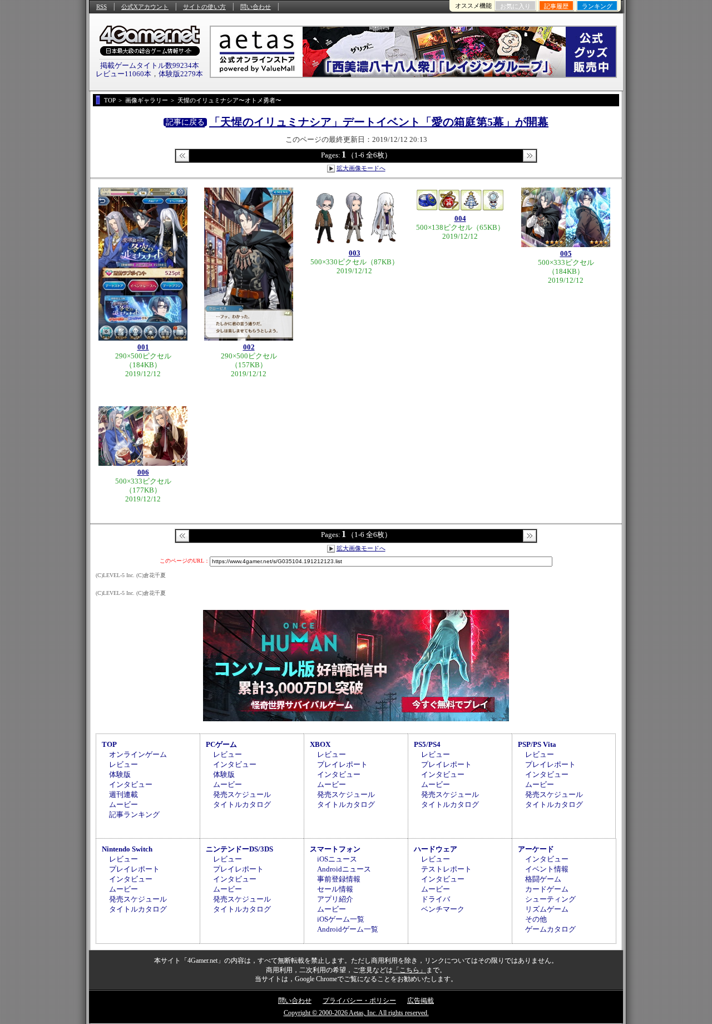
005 (566, 253)
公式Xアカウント (145, 6)
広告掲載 (420, 1001)
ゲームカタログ (550, 929)
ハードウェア (435, 849)
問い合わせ (255, 6)
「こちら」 (409, 970)
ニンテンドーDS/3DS (239, 849)
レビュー (123, 764)
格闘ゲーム (543, 879)
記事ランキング (134, 814)
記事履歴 (556, 6)
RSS (101, 6)
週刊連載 (123, 794)
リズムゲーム (546, 909)
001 (143, 347)
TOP (109, 744)
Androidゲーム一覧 (347, 929)
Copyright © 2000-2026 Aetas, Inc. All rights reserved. (356, 1013)
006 (143, 472)
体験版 (120, 774)
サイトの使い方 (204, 6)
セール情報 (335, 889)
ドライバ (435, 899)
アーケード (536, 849)
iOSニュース (337, 859)
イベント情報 (546, 869)
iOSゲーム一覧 (340, 919)
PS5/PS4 (427, 744)
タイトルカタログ (242, 804)
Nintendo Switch (127, 849)
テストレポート (446, 869)
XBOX (320, 744)
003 (354, 253)
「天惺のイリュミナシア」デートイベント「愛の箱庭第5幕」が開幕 (378, 122)
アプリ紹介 (335, 899)
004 (460, 218)
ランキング (597, 6)
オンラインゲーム (138, 754)
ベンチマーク (442, 909)
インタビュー (130, 784)
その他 (536, 919)
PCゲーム (221, 744)
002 (249, 347)
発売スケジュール (242, 794)
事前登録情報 (338, 879)
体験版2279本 (181, 74)
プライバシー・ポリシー (359, 1001)
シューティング (550, 899)
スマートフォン (335, 849)
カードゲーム (546, 889)
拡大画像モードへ (361, 168)
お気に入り (515, 6)
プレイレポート (342, 764)
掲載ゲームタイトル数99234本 (149, 65)
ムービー (123, 804)
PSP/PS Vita (537, 744)
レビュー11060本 (123, 74)
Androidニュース (344, 869)
